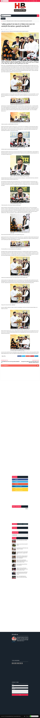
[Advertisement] (20, 392)
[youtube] (35, 1)
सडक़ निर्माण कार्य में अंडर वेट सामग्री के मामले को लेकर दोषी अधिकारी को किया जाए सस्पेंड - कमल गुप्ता (22, 573)
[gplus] (28, 1)
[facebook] (26, 1)
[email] (33, 1)
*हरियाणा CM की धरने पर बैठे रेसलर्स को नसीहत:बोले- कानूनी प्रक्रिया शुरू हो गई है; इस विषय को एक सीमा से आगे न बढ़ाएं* (22, 569)
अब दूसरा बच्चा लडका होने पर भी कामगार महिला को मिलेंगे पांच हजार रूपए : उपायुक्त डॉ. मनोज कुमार (22, 553)
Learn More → (14, 641)
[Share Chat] (38, 1)
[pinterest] (36, 1)
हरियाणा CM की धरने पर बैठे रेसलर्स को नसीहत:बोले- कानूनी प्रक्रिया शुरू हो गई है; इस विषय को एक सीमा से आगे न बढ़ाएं (22, 561)
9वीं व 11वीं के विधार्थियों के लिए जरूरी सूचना (22, 540)
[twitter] (24, 1)
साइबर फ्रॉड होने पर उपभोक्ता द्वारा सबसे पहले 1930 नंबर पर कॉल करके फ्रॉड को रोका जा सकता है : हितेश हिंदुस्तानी (22, 557)
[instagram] (29, 1)
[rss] (31, 1)
